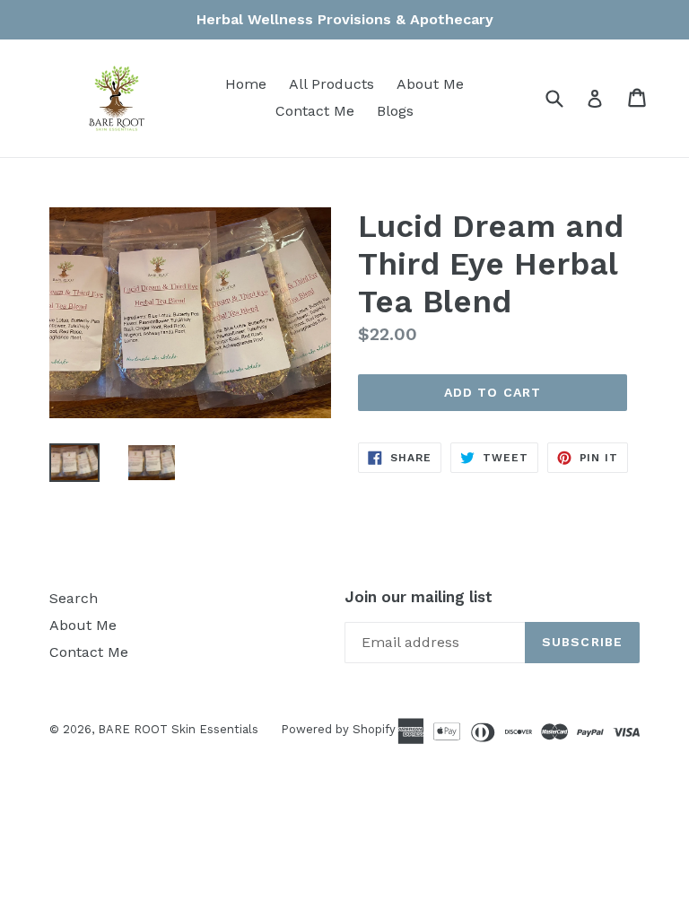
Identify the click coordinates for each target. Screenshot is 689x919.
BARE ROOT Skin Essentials (178, 729)
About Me (430, 83)
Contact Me (314, 110)
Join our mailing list (418, 597)
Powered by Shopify (338, 729)
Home (245, 83)
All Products (331, 83)
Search (73, 598)
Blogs (395, 110)
